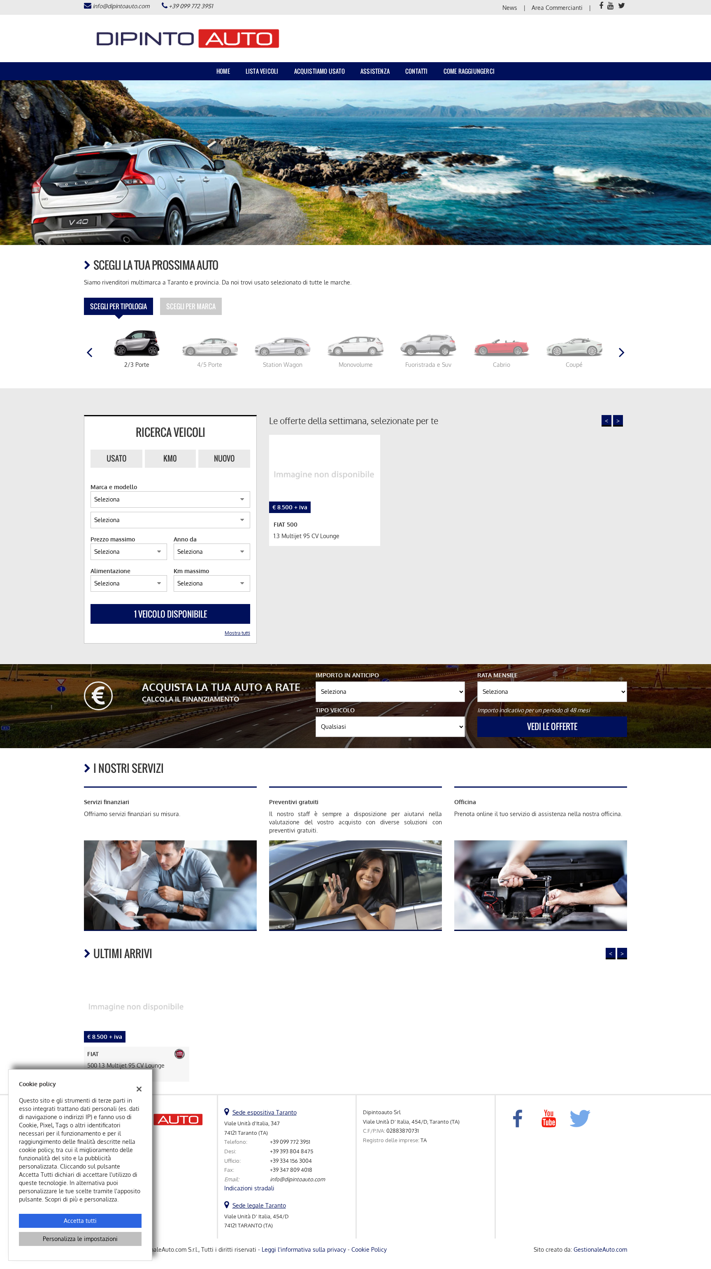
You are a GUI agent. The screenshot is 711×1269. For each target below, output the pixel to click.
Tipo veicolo (335, 710)
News (509, 7)
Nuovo (224, 458)
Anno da (185, 539)
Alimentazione (110, 570)
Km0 (170, 458)
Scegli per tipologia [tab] (118, 306)
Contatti (416, 71)
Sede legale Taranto (259, 1205)
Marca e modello (114, 486)
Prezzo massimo (113, 539)
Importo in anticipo (347, 675)
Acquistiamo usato (319, 71)
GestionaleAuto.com (600, 1249)
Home (223, 71)
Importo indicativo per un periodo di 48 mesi (533, 710)
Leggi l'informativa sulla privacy (304, 1249)
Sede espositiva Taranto (264, 1112)
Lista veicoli (262, 71)
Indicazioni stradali (249, 1188)
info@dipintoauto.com (121, 5)
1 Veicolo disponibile (170, 614)
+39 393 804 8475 (291, 1151)
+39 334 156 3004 (291, 1160)
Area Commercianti (557, 7)
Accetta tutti (80, 1220)
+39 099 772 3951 (191, 5)
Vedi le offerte (552, 726)
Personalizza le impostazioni (80, 1238)
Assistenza (375, 71)
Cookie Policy (369, 1249)
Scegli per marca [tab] (191, 306)
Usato (116, 458)
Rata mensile (497, 675)
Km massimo (191, 570)
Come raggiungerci (469, 71)
